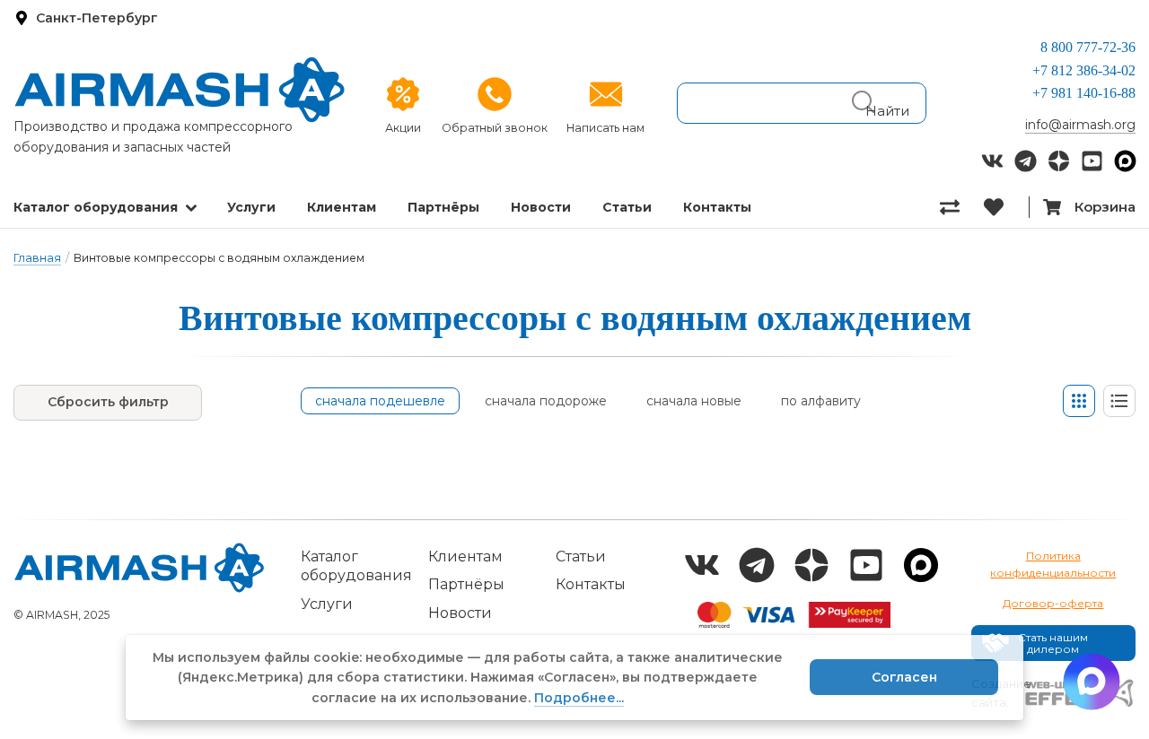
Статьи (627, 207)
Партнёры (443, 207)
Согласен (904, 677)
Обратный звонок (495, 128)
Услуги (251, 207)
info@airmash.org (1080, 125)
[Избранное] (1006, 207)
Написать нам (605, 128)
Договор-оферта (1053, 603)
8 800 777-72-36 (1088, 47)
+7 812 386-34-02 (1084, 70)
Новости (541, 207)
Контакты (717, 207)
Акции (403, 128)
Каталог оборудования (95, 207)
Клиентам (341, 207)
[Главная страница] (179, 90)
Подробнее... (579, 698)
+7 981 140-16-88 (1084, 92)
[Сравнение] (962, 207)
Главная (37, 258)
